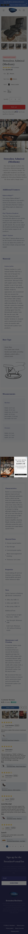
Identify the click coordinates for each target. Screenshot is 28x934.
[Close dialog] (26, 457)
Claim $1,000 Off (21, 474)
